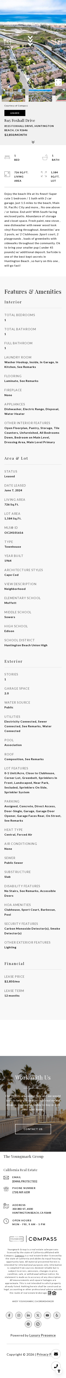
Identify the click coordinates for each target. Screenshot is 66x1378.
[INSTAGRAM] (18, 1315)
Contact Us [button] (33, 1129)
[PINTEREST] (28, 1324)
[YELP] (56, 1315)
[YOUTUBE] (47, 1315)
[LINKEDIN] (28, 1315)
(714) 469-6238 (21, 1192)
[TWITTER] (37, 1315)
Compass (19, 1255)
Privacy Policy (48, 1354)
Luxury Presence (42, 1335)
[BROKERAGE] (37, 1324)
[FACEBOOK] (9, 1315)
